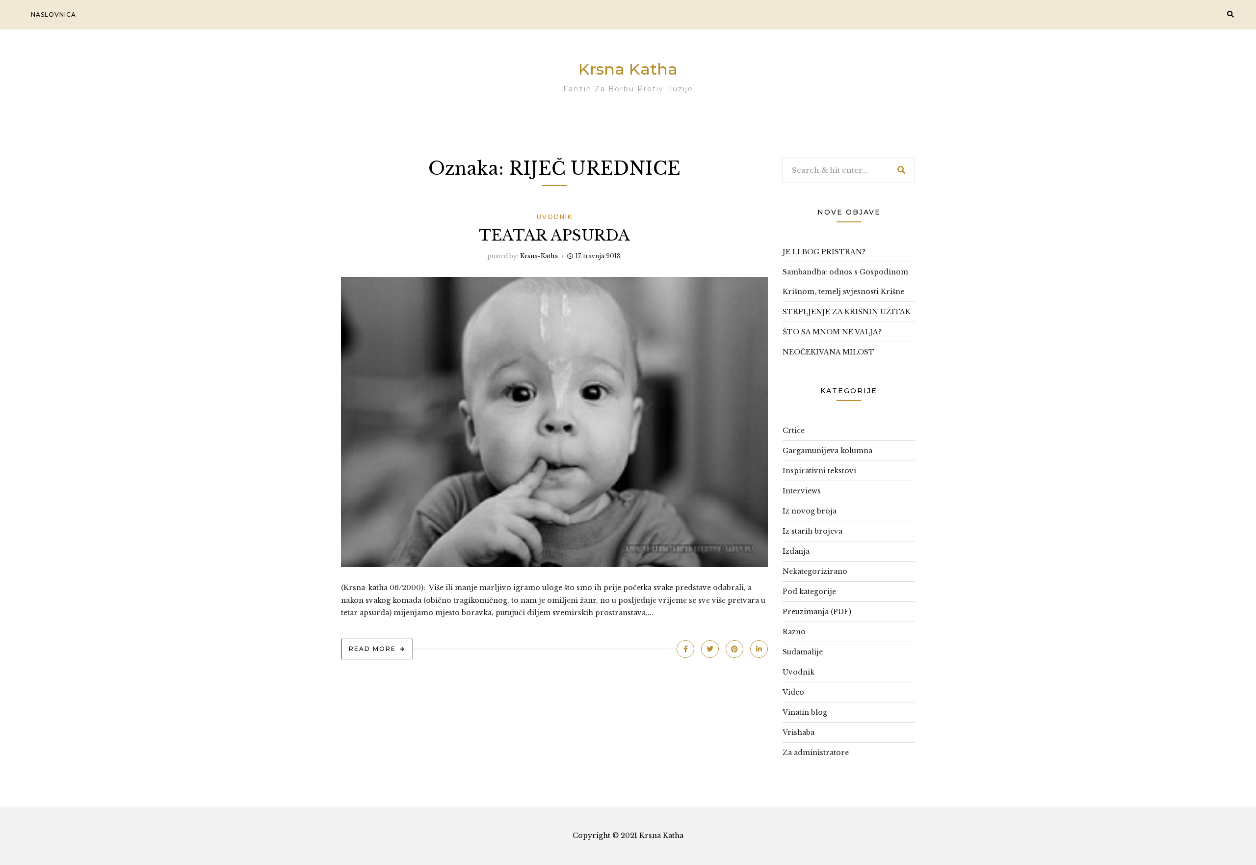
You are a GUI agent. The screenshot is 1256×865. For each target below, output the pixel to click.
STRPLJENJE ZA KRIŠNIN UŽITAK (847, 311)
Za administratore (816, 752)
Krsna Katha (628, 69)
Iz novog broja (810, 511)
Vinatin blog (805, 712)
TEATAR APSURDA (554, 235)
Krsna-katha (539, 256)
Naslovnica (53, 14)
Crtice (794, 430)
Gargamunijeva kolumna (827, 450)
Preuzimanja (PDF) (817, 611)
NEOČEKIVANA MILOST (828, 352)
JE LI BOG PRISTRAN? (824, 251)
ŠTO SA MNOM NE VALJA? (832, 331)
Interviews (802, 491)
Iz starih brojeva (812, 531)
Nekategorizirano (815, 571)
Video (793, 692)
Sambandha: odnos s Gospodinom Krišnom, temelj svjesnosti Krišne (845, 282)
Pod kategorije (809, 591)
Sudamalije (803, 652)
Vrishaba (798, 732)
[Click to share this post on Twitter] (710, 649)
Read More (372, 648)
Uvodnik (555, 216)
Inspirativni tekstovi (819, 470)
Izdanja (796, 551)
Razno (794, 631)
